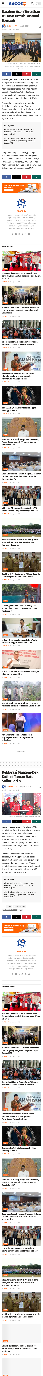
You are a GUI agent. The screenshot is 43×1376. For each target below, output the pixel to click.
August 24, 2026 (15, 580)
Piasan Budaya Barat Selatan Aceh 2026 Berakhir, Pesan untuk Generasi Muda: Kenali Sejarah (19, 132)
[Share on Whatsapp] (36, 74)
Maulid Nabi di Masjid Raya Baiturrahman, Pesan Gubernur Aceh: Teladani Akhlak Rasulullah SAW (20, 442)
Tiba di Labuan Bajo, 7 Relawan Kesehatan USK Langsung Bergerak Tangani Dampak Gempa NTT (20, 141)
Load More (21, 751)
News (5, 268)
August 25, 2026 (15, 282)
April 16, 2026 (24, 26)
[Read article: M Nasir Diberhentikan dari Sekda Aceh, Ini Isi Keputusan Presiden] (21, 659)
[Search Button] (32, 3)
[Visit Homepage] (17, 4)
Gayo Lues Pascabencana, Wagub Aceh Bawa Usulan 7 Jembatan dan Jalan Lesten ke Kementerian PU (21, 476)
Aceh (9, 906)
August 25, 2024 (25, 787)
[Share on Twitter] (17, 74)
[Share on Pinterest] (27, 74)
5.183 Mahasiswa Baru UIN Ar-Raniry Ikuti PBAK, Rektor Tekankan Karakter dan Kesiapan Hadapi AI (20, 542)
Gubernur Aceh (19, 906)
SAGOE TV (12, 26)
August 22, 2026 (15, 743)
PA (21, 910)
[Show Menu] (3, 3)
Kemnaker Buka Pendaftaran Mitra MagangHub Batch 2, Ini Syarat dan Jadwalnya (17, 737)
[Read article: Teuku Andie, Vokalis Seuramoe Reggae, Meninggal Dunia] (21, 395)
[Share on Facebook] (6, 74)
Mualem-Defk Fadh (10, 910)
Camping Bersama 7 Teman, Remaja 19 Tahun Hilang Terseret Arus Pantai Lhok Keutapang (19, 608)
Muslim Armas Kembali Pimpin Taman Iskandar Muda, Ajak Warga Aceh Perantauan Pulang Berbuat (18, 376)
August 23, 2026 (15, 646)
